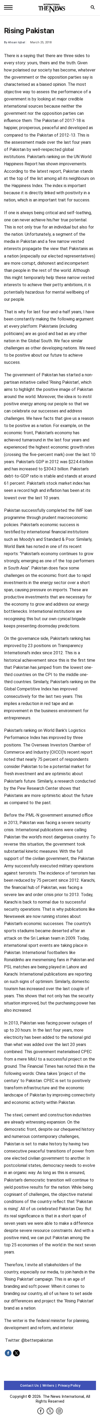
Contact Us (29, 1385)
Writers (48, 1385)
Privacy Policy (69, 1385)
